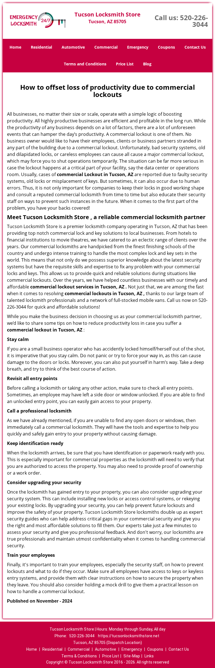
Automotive (73, 47)
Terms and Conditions (85, 64)
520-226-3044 (194, 21)
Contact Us (195, 47)
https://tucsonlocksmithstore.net (128, 636)
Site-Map (131, 656)
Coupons (166, 47)
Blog (147, 64)
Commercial (106, 47)
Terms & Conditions (79, 656)
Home (15, 47)
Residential (41, 47)
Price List (125, 64)
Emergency (137, 47)
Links (149, 656)
